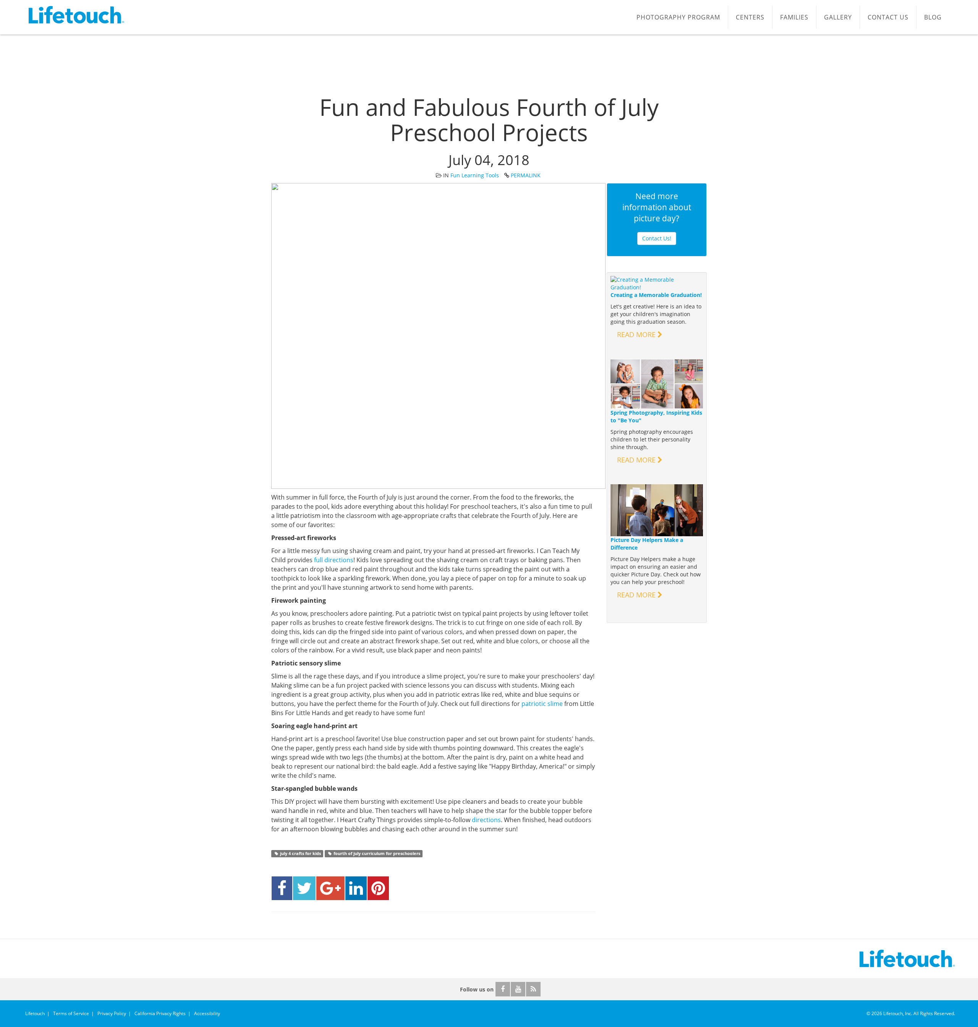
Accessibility (207, 1013)
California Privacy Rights (160, 1013)
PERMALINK (526, 175)
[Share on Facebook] (282, 888)
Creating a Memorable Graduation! (656, 295)
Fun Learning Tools (474, 175)
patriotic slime (542, 703)
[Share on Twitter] (304, 888)
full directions (333, 560)
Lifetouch (35, 1013)
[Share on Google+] (330, 888)
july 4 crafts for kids (300, 853)
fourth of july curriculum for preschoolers (376, 853)
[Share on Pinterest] (378, 888)
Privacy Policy (111, 1013)
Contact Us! (656, 238)
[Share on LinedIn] (356, 888)
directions (486, 820)
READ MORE (637, 334)
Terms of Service (71, 1013)
